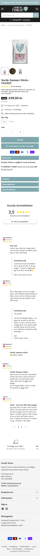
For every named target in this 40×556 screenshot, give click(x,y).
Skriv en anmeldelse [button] (21, 222)
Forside (4, 546)
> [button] (25, 427)
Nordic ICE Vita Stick (25, 167)
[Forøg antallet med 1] (20, 132)
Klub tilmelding (17, 549)
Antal (3, 127)
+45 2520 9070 (12, 486)
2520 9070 (26, 20)
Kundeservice (28, 549)
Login (34, 546)
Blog (8, 549)
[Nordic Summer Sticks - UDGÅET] (4, 71)
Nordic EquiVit (7, 169)
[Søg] (36, 15)
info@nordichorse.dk (13, 483)
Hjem (3, 25)
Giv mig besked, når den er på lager (20, 146)
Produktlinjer (13, 546)
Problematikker (25, 546)
